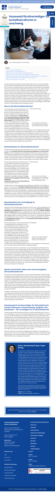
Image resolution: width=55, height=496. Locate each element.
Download (33, 438)
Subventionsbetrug (9, 478)
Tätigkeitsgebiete (35, 449)
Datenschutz (7, 460)
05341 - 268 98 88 (27, 392)
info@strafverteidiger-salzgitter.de (30, 393)
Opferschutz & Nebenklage (38, 433)
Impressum (7, 457)
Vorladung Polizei (8, 473)
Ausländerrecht (35, 430)
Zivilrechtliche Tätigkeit (37, 435)
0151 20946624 (32, 411)
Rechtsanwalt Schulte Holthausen (40, 422)
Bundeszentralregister (10, 470)
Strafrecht (33, 427)
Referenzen (34, 425)
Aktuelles (33, 441)
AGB (5, 454)
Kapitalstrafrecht (8, 467)
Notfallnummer (47, 7)
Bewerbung (34, 443)
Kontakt (33, 446)
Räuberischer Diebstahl (10, 475)
